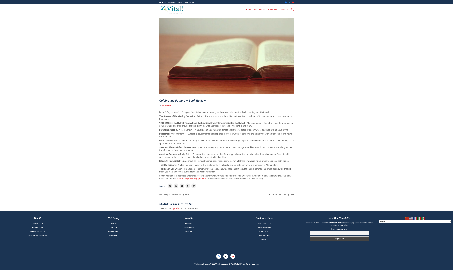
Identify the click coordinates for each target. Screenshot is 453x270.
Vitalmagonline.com (202, 264)
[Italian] (419, 218)
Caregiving (113, 235)
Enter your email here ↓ (339, 229)
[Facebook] (170, 185)
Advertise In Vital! (264, 227)
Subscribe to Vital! (264, 223)
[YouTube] (232, 256)
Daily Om (113, 227)
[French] (415, 218)
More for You (167, 106)
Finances (188, 223)
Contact (264, 239)
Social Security (189, 227)
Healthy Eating (37, 227)
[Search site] (292, 9)
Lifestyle (113, 223)
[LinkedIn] (182, 185)
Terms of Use (264, 235)
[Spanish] (423, 218)
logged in (176, 208)
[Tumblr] (187, 185)
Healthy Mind (113, 231)
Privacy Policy (264, 231)
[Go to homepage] (171, 10)
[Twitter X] (176, 185)
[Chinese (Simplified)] (407, 218)
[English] (411, 218)
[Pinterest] (193, 185)
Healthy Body (38, 223)
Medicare (188, 231)
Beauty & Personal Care (38, 235)
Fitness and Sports (37, 231)
